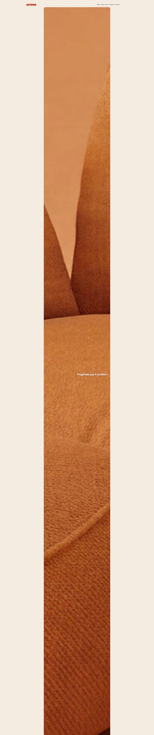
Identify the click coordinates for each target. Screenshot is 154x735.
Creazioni (102, 4)
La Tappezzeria (112, 4)
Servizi (106, 4)
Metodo (98, 4)
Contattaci (118, 4)
